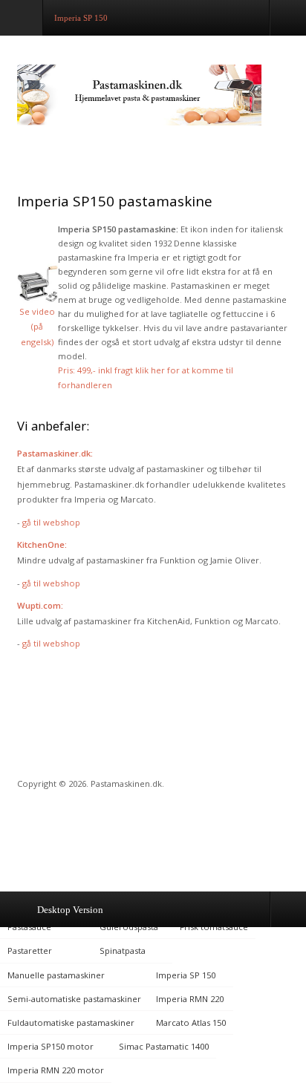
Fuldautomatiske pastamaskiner (72, 1022)
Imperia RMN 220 (190, 998)
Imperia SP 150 (185, 975)
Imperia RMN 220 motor (55, 1070)
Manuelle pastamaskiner (56, 975)
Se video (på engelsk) (37, 326)
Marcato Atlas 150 (191, 1022)
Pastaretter (29, 950)
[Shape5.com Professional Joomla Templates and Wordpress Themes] (48, 834)
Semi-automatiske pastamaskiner (74, 998)
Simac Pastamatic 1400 (164, 1046)
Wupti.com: (40, 605)
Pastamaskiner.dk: (55, 453)
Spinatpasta (123, 950)
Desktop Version (70, 909)
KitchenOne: (42, 544)
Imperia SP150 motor (50, 1046)
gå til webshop (51, 522)
